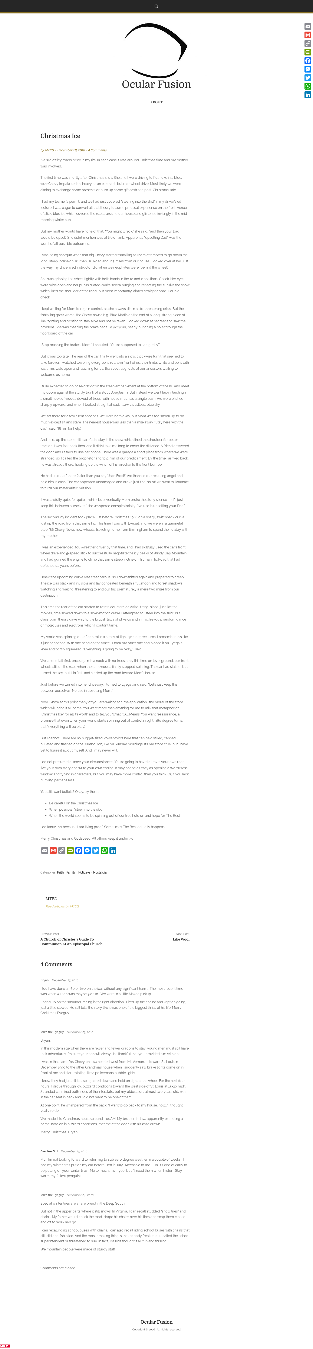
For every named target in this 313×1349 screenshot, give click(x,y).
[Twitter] (308, 77)
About (156, 102)
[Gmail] (308, 35)
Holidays (84, 872)
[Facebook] (308, 60)
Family (71, 872)
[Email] (308, 26)
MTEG (49, 150)
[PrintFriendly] (308, 52)
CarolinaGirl (49, 1151)
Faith (60, 872)
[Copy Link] (308, 43)
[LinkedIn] (308, 94)
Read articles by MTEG (62, 906)
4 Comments (97, 150)
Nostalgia (100, 872)
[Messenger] (308, 69)
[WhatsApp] (308, 86)
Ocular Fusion (156, 84)
